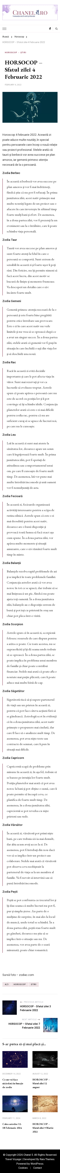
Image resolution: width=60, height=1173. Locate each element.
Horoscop (11, 52)
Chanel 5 (28, 1154)
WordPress (37, 1163)
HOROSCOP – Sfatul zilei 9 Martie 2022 (42, 1127)
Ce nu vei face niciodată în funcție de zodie (12, 1083)
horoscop (20, 984)
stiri (33, 984)
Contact (37, 1167)
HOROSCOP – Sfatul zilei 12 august (41, 1083)
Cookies (23, 1167)
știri (23, 52)
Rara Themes (47, 1159)
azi (6, 984)
